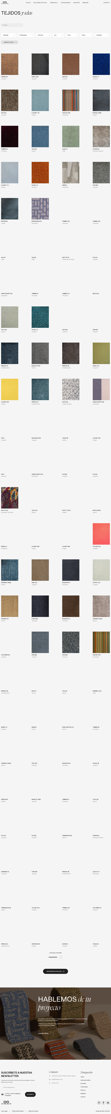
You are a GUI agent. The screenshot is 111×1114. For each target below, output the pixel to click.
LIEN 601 (95, 329)
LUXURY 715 (35, 113)
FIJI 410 (3, 835)
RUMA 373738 (36, 366)
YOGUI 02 (96, 944)
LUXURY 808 (66, 546)
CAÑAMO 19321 (98, 619)
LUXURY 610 (96, 438)
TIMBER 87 (35, 293)
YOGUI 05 (65, 438)
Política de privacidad (17, 1111)
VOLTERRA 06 (5, 655)
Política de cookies (33, 1111)
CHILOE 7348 (66, 113)
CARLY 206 (35, 77)
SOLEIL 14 (96, 77)
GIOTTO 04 (4, 510)
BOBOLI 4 (4, 546)
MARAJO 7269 (36, 799)
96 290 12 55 (55, 1083)
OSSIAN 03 (96, 149)
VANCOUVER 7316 (6, 293)
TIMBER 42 (65, 799)
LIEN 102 (34, 582)
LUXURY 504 (5, 402)
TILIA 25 (64, 691)
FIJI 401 (95, 474)
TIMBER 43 (4, 149)
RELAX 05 (96, 293)
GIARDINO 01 (5, 871)
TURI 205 (34, 871)
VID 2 (2, 474)
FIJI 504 (34, 835)
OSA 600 (65, 655)
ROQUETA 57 (66, 582)
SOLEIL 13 (35, 329)
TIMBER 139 (96, 221)
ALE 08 (34, 257)
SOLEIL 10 (35, 185)
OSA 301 (3, 113)
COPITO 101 (96, 582)
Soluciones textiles (40, 2)
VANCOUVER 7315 (37, 474)
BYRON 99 (4, 221)
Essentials (53, 2)
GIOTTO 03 (65, 257)
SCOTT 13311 (66, 510)
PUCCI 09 (65, 402)
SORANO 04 (5, 619)
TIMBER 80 (96, 727)
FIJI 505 (64, 474)
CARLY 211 (96, 366)
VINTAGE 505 (36, 944)
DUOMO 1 (65, 944)
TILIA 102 (4, 329)
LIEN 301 (65, 77)
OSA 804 (95, 185)
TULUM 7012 (36, 908)
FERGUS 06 (65, 871)
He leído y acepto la (12, 1094)
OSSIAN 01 (96, 835)
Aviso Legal (4, 1111)
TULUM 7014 (97, 546)
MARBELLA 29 (97, 691)
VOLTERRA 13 (97, 908)
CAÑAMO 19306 (6, 582)
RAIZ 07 (34, 691)
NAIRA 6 (34, 727)
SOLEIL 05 (96, 763)
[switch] (2, 1094)
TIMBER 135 (66, 908)
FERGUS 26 (4, 691)
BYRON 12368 (97, 113)
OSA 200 (65, 329)
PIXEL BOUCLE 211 (68, 727)
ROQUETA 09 (66, 763)
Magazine (85, 2)
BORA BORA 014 (37, 221)
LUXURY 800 (35, 546)
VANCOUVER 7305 (98, 402)
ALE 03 (3, 257)
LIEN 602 (34, 655)
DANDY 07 (4, 727)
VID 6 (2, 438)
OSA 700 (34, 763)
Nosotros (76, 2)
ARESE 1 (64, 185)
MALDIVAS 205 (36, 438)
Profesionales (66, 2)
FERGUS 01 (4, 944)
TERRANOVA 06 (6, 908)
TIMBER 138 (66, 221)
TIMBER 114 (66, 293)
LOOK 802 (35, 619)
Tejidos (28, 2)
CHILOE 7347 (97, 655)
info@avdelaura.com (57, 1079)
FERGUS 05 (65, 366)
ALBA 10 (64, 149)
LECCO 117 (96, 871)
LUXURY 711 (5, 185)
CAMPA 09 (4, 77)
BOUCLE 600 (97, 510)
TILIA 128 (95, 799)
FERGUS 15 (35, 402)
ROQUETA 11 (66, 619)
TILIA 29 (34, 149)
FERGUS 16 (4, 366)
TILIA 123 (34, 510)
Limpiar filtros (9, 42)
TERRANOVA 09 (67, 835)
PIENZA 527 (4, 799)
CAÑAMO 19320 (6, 763)
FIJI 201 (95, 257)
